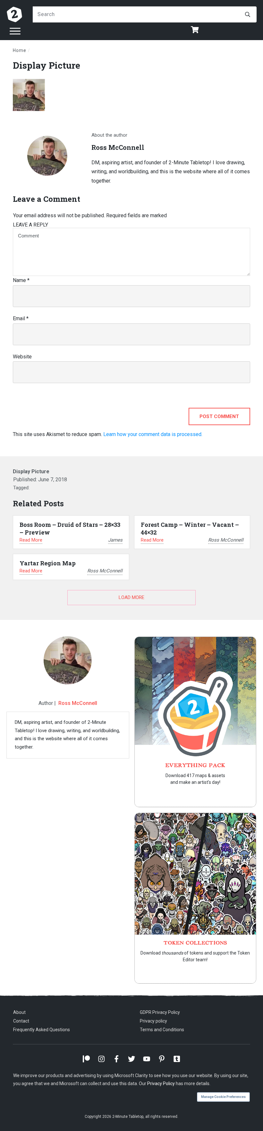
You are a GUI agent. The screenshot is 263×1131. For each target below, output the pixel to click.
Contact (21, 1021)
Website (22, 357)
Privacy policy (153, 1021)
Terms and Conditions (162, 1029)
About (19, 1012)
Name (21, 280)
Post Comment (219, 416)
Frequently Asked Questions (41, 1029)
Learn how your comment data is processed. (152, 434)
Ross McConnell (77, 703)
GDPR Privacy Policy (160, 1012)
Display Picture (46, 65)
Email (21, 318)
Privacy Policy (161, 1083)
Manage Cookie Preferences (223, 1097)
